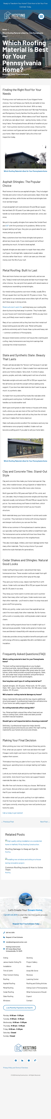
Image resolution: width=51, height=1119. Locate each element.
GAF (7, 226)
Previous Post (7, 822)
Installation (7, 966)
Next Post (45, 822)
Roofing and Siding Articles (36, 983)
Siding (5, 958)
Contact (29, 1000)
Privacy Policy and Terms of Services (15, 1068)
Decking (29, 958)
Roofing (7, 852)
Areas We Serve (32, 971)
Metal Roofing (8, 988)
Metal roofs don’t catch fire (12, 307)
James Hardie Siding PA (12, 962)
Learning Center (32, 979)
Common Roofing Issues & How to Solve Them (24, 868)
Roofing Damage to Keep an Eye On (21, 849)
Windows (6, 1000)
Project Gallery (31, 962)
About (28, 966)
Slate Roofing (8, 996)
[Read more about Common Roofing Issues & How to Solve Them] (25, 861)
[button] (41, 16)
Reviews (29, 975)
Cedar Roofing (8, 992)
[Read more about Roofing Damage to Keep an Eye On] (25, 842)
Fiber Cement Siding (11, 975)
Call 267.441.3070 (11, 915)
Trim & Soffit (8, 971)
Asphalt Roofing (9, 983)
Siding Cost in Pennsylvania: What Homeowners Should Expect (37, 992)
